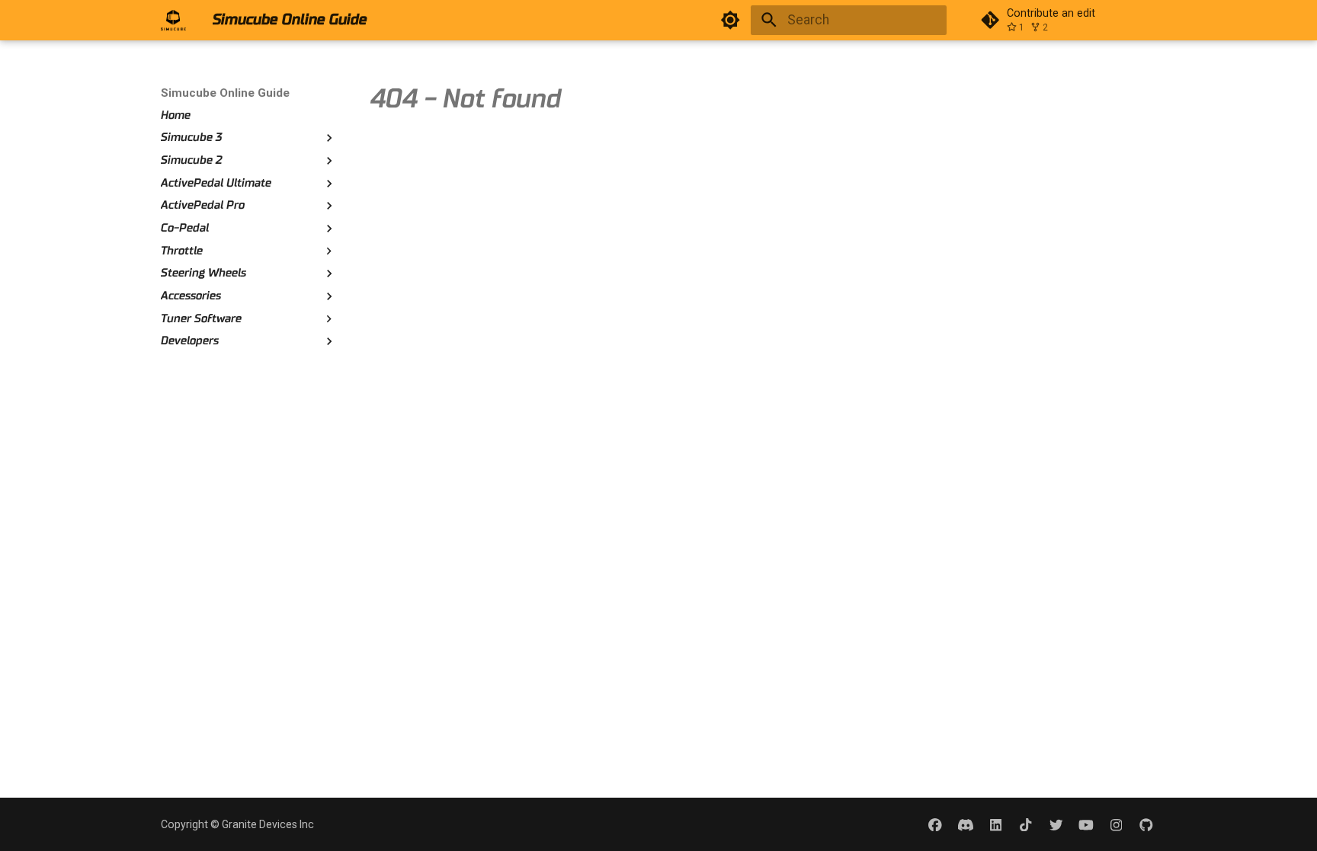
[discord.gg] (965, 824)
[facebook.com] (935, 824)
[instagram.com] (1116, 824)
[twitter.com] (1056, 824)
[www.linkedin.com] (995, 824)
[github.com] (1146, 824)
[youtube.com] (1085, 824)
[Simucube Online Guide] (173, 20)
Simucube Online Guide (225, 93)
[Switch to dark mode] (731, 20)
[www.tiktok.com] (1025, 824)
